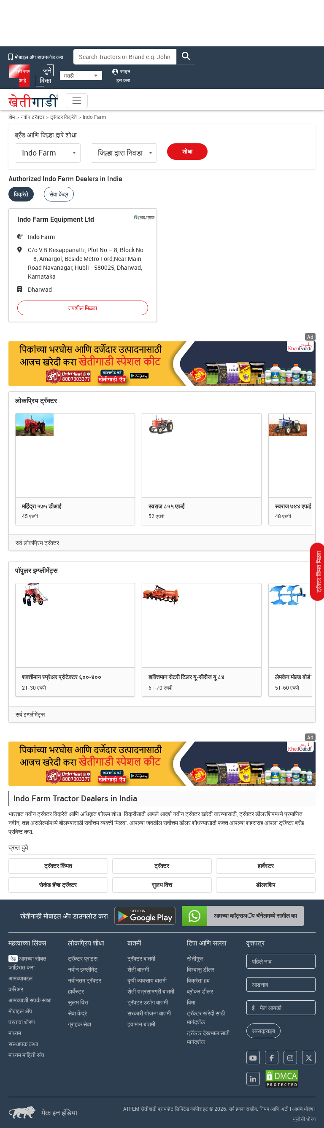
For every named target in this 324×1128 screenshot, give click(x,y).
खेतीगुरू (195, 958)
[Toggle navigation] (77, 100)
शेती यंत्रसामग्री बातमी (150, 991)
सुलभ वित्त (162, 884)
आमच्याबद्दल (20, 978)
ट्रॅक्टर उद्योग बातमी (147, 1002)
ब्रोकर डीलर (200, 991)
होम (11, 117)
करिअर (15, 989)
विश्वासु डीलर (200, 969)
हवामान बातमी (141, 1024)
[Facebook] (271, 1057)
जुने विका (45, 75)
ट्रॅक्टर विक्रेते (63, 117)
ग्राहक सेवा (79, 1024)
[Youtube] (253, 1057)
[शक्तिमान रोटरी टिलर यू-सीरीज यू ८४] (201, 625)
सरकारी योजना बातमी (149, 1013)
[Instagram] (290, 1057)
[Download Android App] (145, 916)
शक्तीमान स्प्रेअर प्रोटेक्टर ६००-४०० (61, 677)
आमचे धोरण (302, 1108)
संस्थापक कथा (23, 1044)
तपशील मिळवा (82, 308)
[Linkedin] (253, 1078)
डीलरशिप (265, 884)
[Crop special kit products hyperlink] (162, 363)
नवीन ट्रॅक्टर (32, 117)
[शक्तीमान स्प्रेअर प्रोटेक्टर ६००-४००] (75, 625)
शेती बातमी (138, 969)
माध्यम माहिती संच (26, 1055)
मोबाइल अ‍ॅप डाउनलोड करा (38, 57)
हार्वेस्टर (266, 865)
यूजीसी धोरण (304, 1118)
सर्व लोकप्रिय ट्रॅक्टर (37, 543)
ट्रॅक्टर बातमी (141, 958)
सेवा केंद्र (58, 194)
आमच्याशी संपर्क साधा (29, 1000)
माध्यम (14, 1033)
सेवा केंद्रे (77, 1013)
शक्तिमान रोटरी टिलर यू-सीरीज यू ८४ (186, 677)
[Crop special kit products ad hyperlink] (162, 763)
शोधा (187, 151)
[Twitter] (309, 1057)
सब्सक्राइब (263, 1031)
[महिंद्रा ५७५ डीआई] (75, 455)
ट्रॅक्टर (161, 865)
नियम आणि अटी (274, 1108)
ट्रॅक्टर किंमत (58, 865)
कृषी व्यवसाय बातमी (147, 980)
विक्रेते (21, 194)
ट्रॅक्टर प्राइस (82, 958)
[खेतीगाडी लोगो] (33, 100)
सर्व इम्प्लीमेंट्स (30, 714)
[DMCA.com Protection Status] (282, 1078)
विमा (191, 1002)
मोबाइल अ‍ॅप (20, 1011)
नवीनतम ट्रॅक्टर (84, 980)
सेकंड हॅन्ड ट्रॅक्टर (58, 884)
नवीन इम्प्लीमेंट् (82, 969)
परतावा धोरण (21, 1022)
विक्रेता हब (198, 980)
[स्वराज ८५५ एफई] (201, 455)
